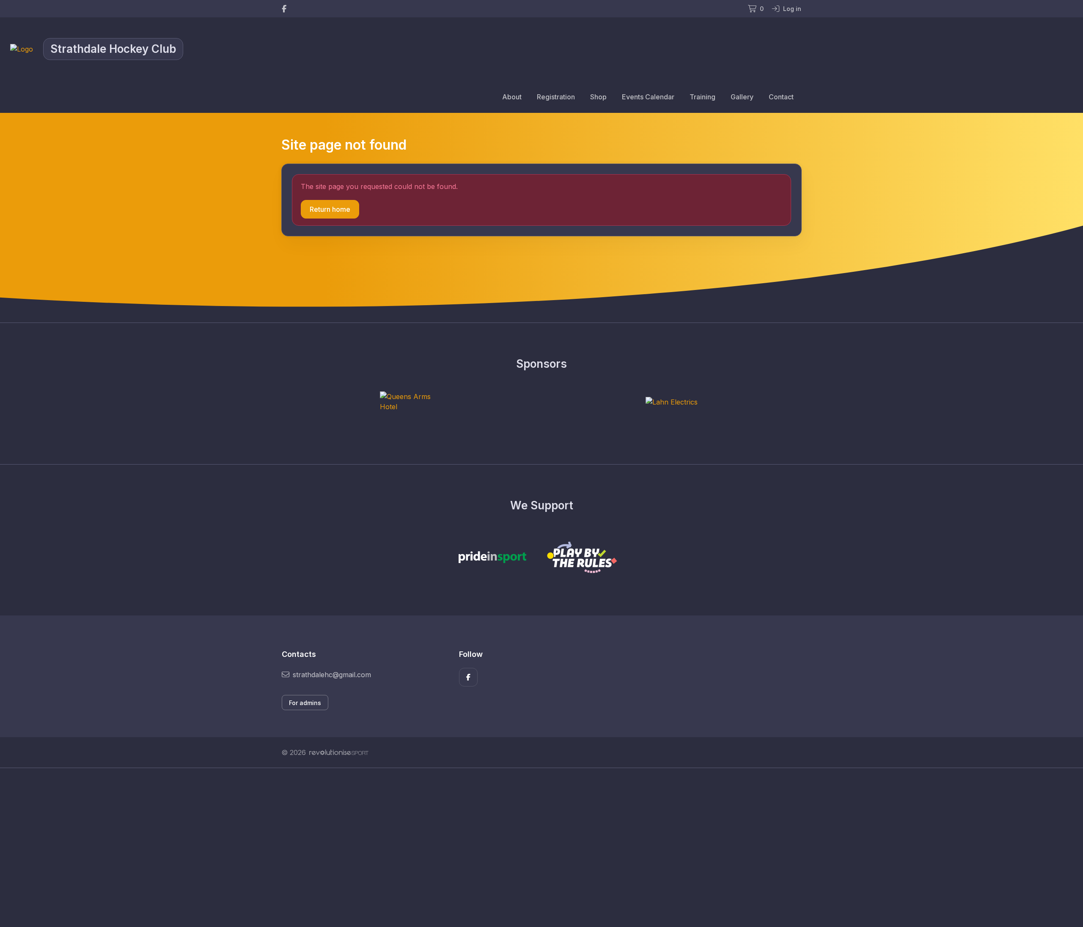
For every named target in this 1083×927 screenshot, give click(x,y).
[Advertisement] (535, 847)
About (512, 97)
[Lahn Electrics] (672, 401)
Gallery (742, 97)
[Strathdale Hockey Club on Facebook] (284, 8)
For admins (305, 702)
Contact (781, 97)
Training (702, 97)
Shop (598, 97)
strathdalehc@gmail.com (332, 674)
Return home (330, 209)
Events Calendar (648, 97)
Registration (556, 97)
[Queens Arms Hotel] (411, 401)
